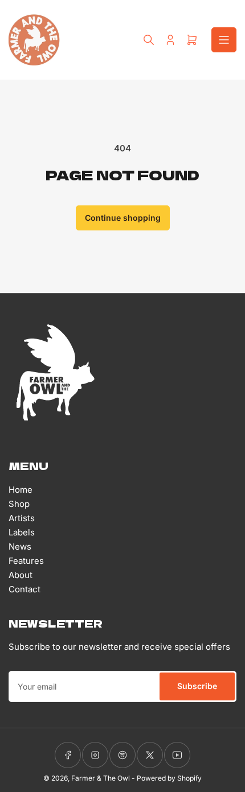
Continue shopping (123, 217)
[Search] (148, 39)
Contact (24, 589)
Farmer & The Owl (100, 778)
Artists (22, 518)
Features (26, 560)
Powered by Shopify (169, 778)
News (20, 546)
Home (20, 489)
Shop (19, 503)
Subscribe (197, 686)
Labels (22, 532)
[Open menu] (223, 39)
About (20, 575)
